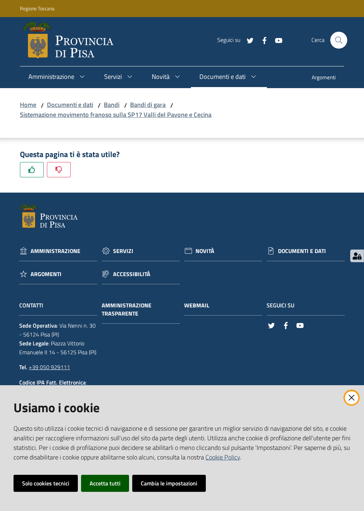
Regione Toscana (37, 8)
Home (28, 104)
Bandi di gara (148, 104)
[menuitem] (323, 78)
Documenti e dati (70, 104)
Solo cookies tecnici (45, 483)
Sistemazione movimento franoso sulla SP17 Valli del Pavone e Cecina (116, 114)
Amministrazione (55, 251)
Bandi (111, 104)
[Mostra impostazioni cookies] (357, 255)
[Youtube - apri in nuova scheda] (276, 40)
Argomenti (46, 274)
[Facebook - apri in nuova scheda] (262, 40)
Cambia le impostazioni (169, 483)
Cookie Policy (222, 457)
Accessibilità (131, 274)
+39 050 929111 (49, 367)
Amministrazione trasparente (126, 309)
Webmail (196, 305)
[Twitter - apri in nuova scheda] (247, 40)
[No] (59, 169)
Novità (205, 251)
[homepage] (71, 40)
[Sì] (32, 169)
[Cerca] (338, 40)
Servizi (123, 251)
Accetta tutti (105, 483)
